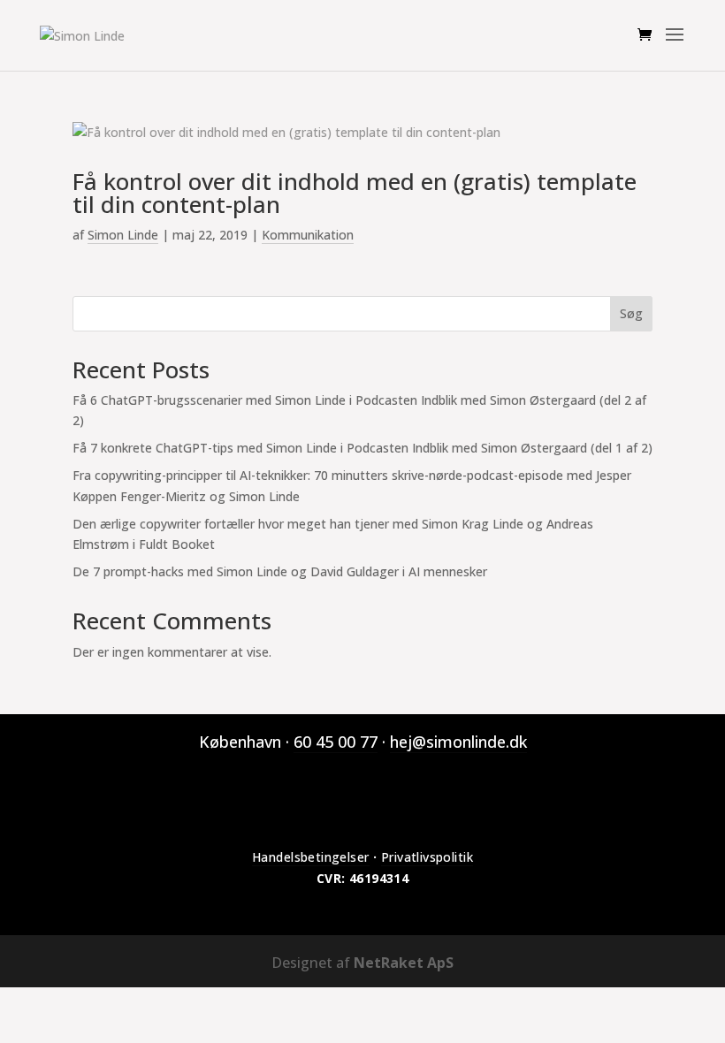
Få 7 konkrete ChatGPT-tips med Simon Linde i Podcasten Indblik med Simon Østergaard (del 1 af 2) (362, 447)
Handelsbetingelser (311, 857)
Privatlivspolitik (427, 857)
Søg (631, 313)
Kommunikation (308, 234)
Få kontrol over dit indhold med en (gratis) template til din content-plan (354, 192)
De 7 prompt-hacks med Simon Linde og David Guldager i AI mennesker (279, 571)
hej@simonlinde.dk (458, 741)
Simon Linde (123, 234)
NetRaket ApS (404, 962)
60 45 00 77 (336, 741)
